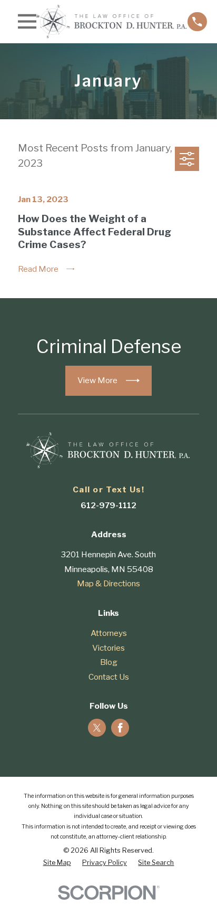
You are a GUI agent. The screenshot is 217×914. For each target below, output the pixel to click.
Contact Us (108, 677)
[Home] (112, 22)
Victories (108, 648)
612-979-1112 (108, 505)
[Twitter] (97, 727)
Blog (108, 662)
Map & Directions (108, 583)
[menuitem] (57, 863)
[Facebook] (120, 727)
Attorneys (109, 633)
